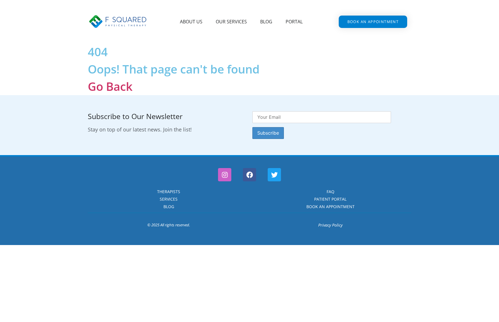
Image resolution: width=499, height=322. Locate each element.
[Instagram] (224, 174)
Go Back (110, 86)
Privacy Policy (330, 225)
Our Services (231, 21)
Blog (266, 21)
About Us (191, 21)
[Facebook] (249, 174)
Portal (294, 21)
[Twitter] (274, 174)
